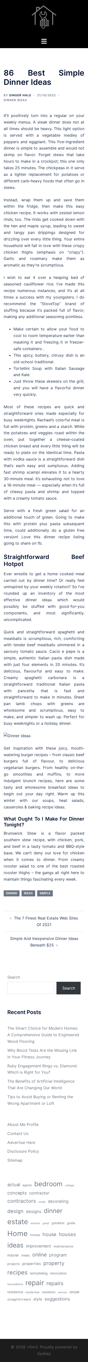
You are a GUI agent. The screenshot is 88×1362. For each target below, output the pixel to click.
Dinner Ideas (15, 100)
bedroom (48, 1184)
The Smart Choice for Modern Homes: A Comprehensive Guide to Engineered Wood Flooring (43, 1035)
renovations (15, 1284)
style (37, 1299)
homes (35, 1235)
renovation (58, 1273)
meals (25, 1255)
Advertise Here (21, 1142)
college (69, 1185)
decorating (58, 1201)
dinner (11, 893)
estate (17, 1221)
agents (27, 1185)
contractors (21, 1201)
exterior (35, 1223)
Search (13, 977)
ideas (28, 893)
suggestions (57, 1298)
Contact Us (17, 1133)
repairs (54, 1283)
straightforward (19, 1299)
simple (45, 893)
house (49, 1234)
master (13, 1255)
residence (15, 1292)
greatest (58, 1223)
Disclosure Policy (23, 1151)
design (15, 1211)
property (54, 1263)
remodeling (38, 1273)
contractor (39, 1193)
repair (34, 1283)
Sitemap (14, 1160)
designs (33, 1211)
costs (41, 1201)
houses (67, 1234)
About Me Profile (23, 1124)
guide (71, 1223)
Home (17, 1233)
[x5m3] (44, 18)
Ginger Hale (20, 95)
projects (13, 1264)
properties (31, 1263)
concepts (17, 1192)
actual (13, 1184)
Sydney (44, 1353)
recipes (17, 1272)
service (62, 1292)
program (58, 1254)
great (46, 1223)
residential (32, 1292)
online (39, 1254)
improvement (38, 1246)
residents (48, 1292)
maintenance (63, 1246)
